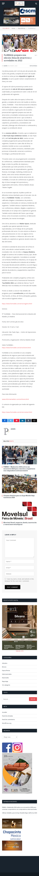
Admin (5, 66)
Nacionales (5, 678)
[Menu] (3, 3)
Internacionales (7, 674)
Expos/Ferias (33, 66)
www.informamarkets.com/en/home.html (15, 399)
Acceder (4, 712)
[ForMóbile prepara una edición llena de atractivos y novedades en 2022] (19, 43)
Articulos (4, 663)
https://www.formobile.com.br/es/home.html (16, 348)
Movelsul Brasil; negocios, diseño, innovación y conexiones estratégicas (20, 523)
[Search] (36, 3)
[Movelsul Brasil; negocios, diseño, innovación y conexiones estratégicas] (19, 510)
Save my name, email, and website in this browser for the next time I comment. (19, 580)
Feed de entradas (7, 716)
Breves (4, 667)
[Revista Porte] (19, 3)
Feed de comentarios (8, 719)
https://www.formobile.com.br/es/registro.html (17, 304)
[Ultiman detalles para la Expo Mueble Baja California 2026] (19, 484)
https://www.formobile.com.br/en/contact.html (17, 412)
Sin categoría (6, 685)
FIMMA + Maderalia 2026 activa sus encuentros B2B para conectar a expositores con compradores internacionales (19, 469)
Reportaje (5, 681)
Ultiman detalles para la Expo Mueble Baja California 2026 (19, 813)
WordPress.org (6, 723)
